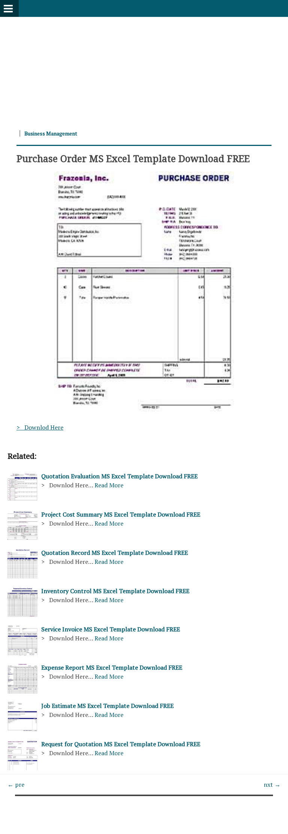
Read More (108, 485)
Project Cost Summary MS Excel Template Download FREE (120, 514)
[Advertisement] (144, 69)
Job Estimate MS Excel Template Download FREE (107, 706)
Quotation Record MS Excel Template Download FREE (114, 552)
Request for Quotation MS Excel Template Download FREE (120, 744)
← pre (16, 784)
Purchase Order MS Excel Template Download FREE (133, 158)
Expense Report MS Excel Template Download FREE (111, 667)
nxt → (272, 784)
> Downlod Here (39, 427)
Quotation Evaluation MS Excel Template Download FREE (119, 476)
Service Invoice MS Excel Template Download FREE (110, 629)
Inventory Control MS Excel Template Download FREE (115, 591)
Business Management (50, 133)
